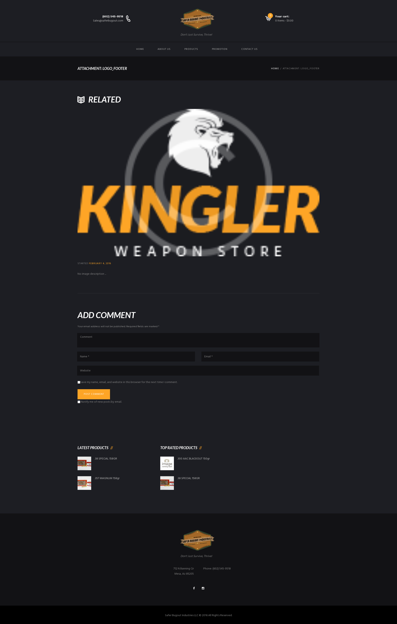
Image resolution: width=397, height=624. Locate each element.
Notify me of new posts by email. (101, 402)
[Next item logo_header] (258, 182)
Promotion (219, 49)
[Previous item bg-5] (138, 182)
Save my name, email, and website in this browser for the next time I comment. (128, 382)
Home (140, 49)
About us (164, 49)
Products (191, 49)
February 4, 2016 (100, 263)
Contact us (249, 49)
